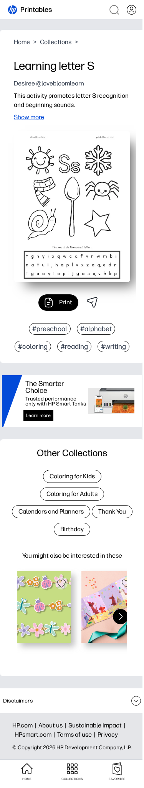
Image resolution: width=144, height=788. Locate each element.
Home (22, 42)
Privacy (108, 734)
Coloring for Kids (72, 476)
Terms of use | (77, 734)
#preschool (49, 329)
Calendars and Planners (51, 511)
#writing (113, 346)
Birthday (72, 529)
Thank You (112, 511)
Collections (55, 42)
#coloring (33, 346)
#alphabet (96, 329)
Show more (29, 117)
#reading (74, 346)
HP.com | (25, 725)
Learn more (38, 415)
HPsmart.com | (36, 734)
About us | (53, 725)
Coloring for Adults (72, 493)
